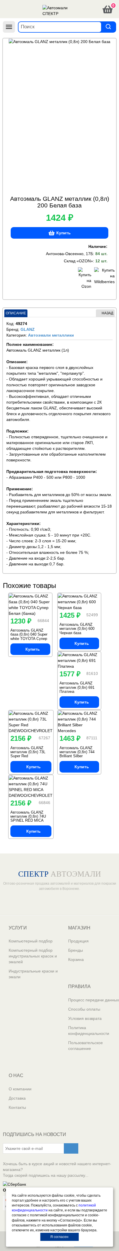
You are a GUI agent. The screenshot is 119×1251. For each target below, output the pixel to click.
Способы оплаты (84, 1009)
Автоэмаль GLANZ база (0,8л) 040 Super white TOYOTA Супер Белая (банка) (28, 636)
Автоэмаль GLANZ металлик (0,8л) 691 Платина (77, 687)
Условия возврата (85, 1018)
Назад (107, 313)
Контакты (17, 1107)
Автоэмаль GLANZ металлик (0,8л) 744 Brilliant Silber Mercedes (77, 754)
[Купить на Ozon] (84, 278)
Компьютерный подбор (31, 941)
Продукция (78, 941)
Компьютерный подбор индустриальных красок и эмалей (33, 956)
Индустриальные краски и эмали (33, 974)
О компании (20, 1089)
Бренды (75, 950)
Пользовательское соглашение (85, 1045)
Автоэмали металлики (51, 335)
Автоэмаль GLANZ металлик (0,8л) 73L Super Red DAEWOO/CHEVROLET (30, 754)
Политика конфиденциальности (88, 1030)
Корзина (76, 959)
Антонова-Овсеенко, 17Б (69, 253)
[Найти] (108, 26)
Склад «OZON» (78, 261)
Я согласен (59, 1237)
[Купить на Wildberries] (100, 278)
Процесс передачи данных (93, 1000)
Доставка (17, 1098)
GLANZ (28, 329)
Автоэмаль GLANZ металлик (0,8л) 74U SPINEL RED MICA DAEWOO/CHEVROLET (30, 818)
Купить (63, 233)
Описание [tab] (16, 313)
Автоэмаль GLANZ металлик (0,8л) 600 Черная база (77, 628)
